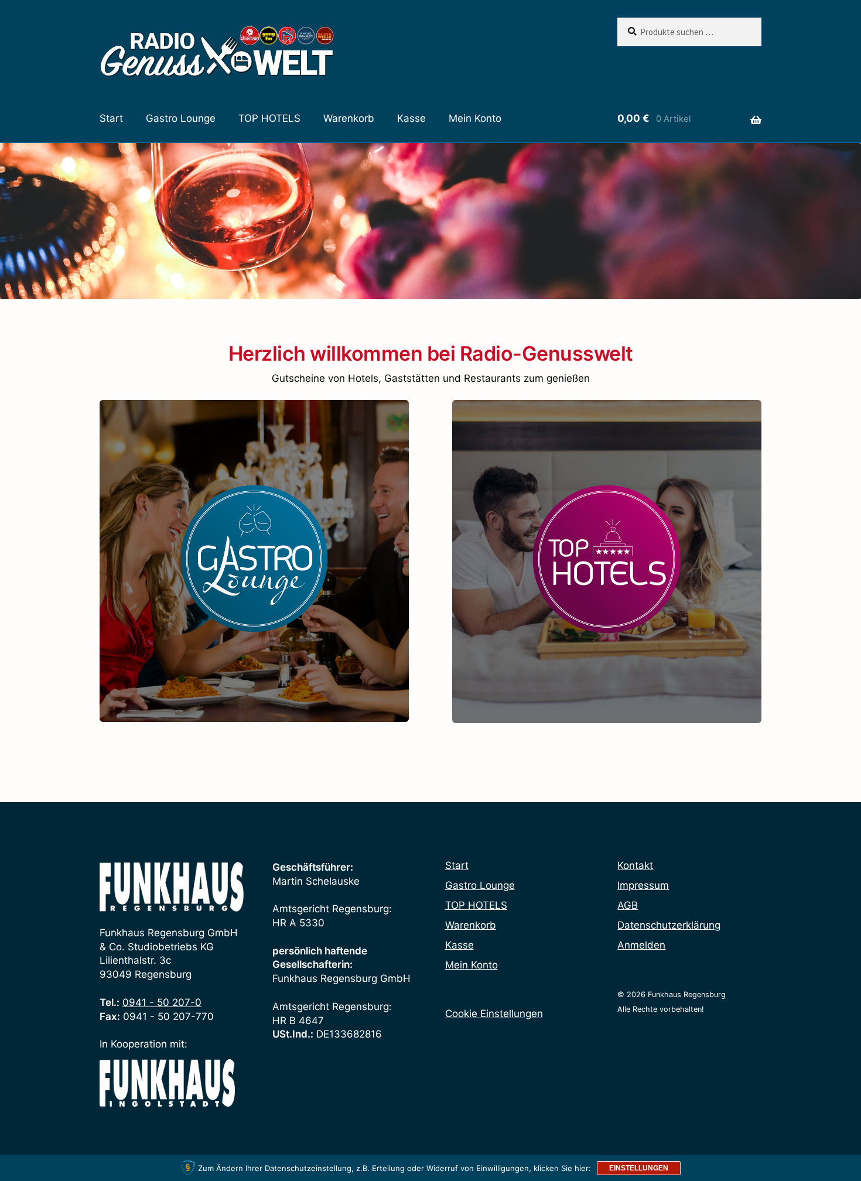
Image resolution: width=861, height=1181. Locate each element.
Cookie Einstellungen (494, 1013)
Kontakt (635, 865)
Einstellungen (638, 1168)
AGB (627, 905)
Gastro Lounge (181, 118)
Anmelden (641, 945)
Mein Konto (475, 118)
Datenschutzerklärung (668, 925)
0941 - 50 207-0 (161, 1002)
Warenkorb (348, 118)
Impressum (643, 885)
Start (111, 118)
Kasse (411, 118)
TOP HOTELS (269, 118)
